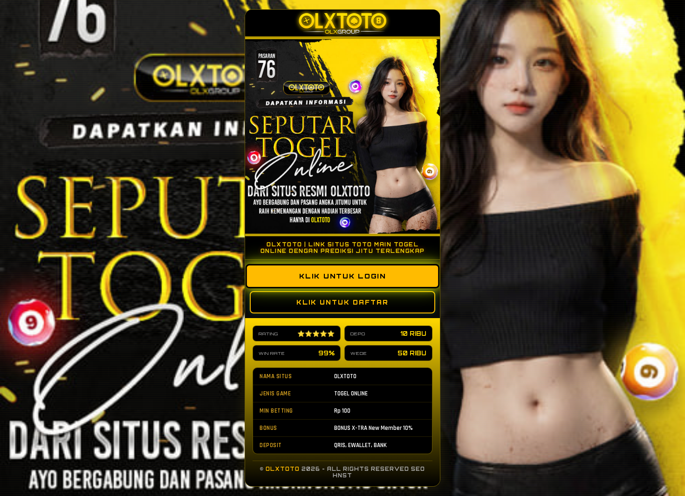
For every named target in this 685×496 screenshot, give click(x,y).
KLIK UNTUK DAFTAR (342, 302)
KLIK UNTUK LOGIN (342, 276)
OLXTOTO (283, 469)
